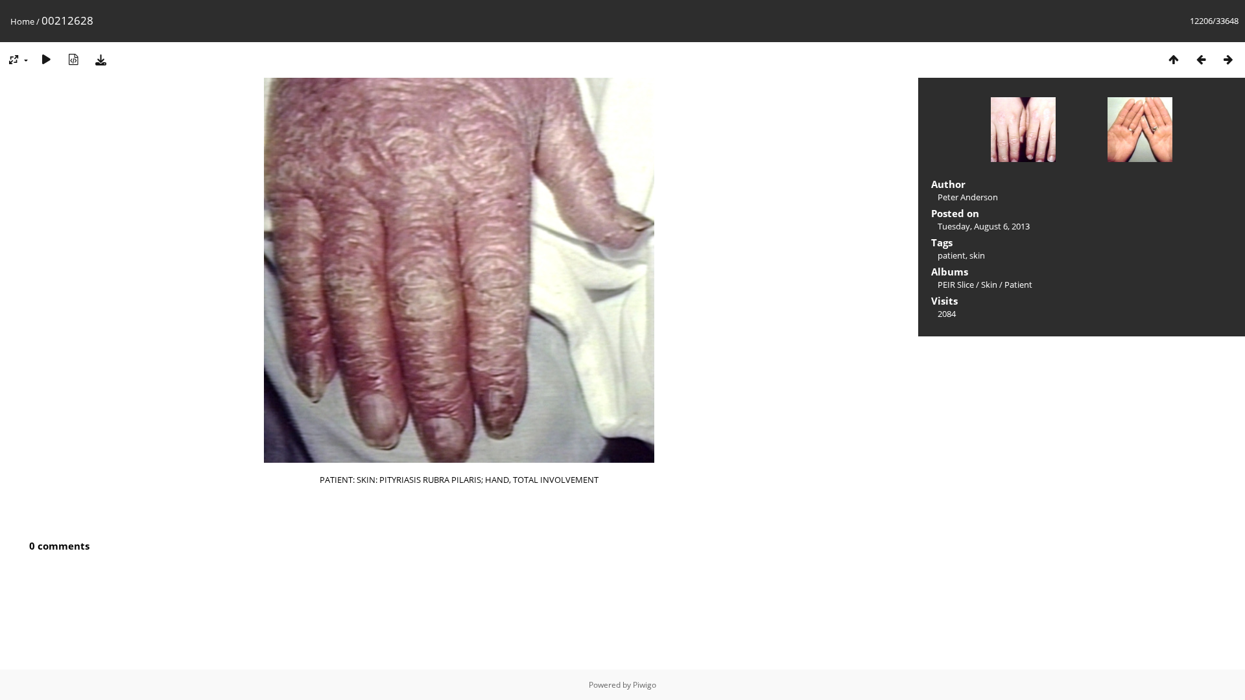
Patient (1018, 284)
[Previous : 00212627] (1201, 59)
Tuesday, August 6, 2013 (984, 226)
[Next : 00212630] (1228, 59)
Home (22, 21)
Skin (989, 284)
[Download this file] (100, 59)
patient (952, 255)
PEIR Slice (956, 284)
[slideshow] (46, 59)
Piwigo (644, 684)
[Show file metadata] (73, 59)
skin (977, 255)
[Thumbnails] (1173, 59)
